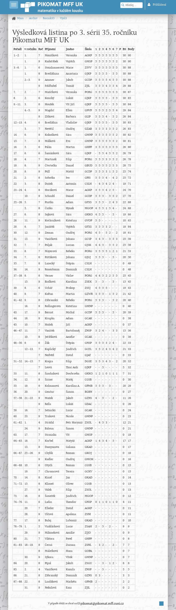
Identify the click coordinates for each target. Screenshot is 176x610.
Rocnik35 (49, 18)
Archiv (33, 18)
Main (20, 18)
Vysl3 (63, 18)
